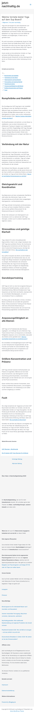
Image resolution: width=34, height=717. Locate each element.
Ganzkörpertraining (10, 84)
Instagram (4, 589)
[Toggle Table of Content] (3, 73)
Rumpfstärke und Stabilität (11, 75)
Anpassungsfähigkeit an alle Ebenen (14, 86)
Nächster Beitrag (17, 463)
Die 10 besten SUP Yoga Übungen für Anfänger (15, 453)
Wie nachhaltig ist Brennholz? (18, 419)
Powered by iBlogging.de (9, 702)
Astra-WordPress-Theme (17, 711)
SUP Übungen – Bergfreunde (10, 449)
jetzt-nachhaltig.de (11, 4)
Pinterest (4, 595)
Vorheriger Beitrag (17, 459)
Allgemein (5, 22)
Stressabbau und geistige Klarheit (13, 82)
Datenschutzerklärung (8, 690)
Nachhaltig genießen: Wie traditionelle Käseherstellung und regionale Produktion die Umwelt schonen (17, 623)
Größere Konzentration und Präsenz (14, 88)
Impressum (5, 684)
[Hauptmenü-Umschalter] (30, 4)
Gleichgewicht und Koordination (13, 79)
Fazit (6, 90)
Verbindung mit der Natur (11, 77)
